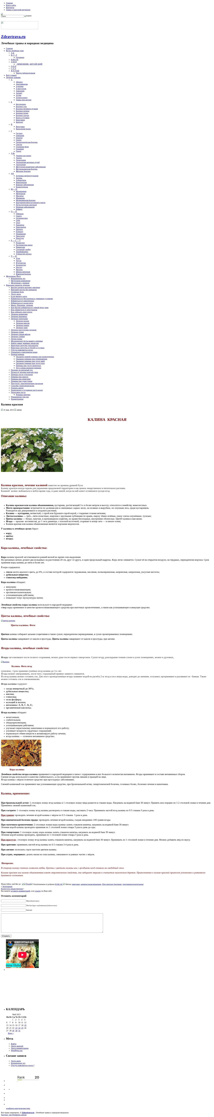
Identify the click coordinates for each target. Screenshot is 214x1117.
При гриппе (7, 815)
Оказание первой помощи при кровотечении (35, 357)
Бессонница (21, 104)
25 (22, 1028)
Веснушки (20, 127)
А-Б (12, 53)
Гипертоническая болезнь (27, 142)
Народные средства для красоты (24, 345)
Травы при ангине (23, 100)
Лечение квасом (22, 323)
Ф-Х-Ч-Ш (15, 71)
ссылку (38, 891)
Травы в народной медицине (18, 10)
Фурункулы (21, 263)
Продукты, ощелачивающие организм (27, 383)
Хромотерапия (17, 399)
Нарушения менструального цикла (30, 203)
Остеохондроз (22, 218)
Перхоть (19, 229)
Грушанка (20, 57)
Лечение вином (22, 321)
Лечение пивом (22, 325)
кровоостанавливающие (91, 884)
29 (13, 1031)
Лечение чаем (21, 328)
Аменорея (20, 91)
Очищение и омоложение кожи (24, 352)
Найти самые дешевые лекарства (25, 343)
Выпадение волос (23, 129)
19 (25, 1025)
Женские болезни (23, 171)
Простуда (20, 238)
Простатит (20, 236)
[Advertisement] (80, 987)
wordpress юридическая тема (18, 1108)
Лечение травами (13, 77)
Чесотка (19, 270)
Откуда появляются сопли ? (22, 1065)
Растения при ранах (24, 245)
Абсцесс (19, 82)
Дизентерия (21, 160)
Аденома (19, 86)
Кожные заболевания (25, 185)
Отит (18, 223)
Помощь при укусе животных (28, 366)
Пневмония (21, 234)
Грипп (18, 151)
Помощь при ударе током (21, 381)
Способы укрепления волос (22, 386)
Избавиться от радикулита (22, 303)
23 (16, 1028)
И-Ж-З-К (14, 60)
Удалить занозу (17, 388)
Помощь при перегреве (21, 379)
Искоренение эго (18, 278)
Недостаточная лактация (26, 205)
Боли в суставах (22, 118)
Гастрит (19, 133)
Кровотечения (22, 187)
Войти (13, 1044)
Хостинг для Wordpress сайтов (14, 1115)
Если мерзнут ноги (19, 296)
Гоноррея (20, 149)
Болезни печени (22, 111)
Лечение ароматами (19, 314)
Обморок (20, 214)
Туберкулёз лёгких (24, 254)
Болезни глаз (21, 106)
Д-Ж (13, 153)
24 (19, 1028)
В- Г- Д (14, 55)
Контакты (10, 7)
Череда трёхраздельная (25, 73)
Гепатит (19, 138)
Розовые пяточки (23, 395)
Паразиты (20, 225)
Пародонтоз (21, 227)
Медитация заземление (20, 281)
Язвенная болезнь (23, 274)
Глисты (19, 144)
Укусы (18, 261)
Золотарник (7, 886)
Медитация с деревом (20, 283)
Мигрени (20, 196)
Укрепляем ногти (18, 392)
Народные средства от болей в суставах (27, 348)
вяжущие (76, 884)
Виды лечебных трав (15, 51)
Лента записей (17, 1046)
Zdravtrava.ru (13, 36)
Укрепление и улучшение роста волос (27, 390)
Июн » (10, 1033)
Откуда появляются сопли (22, 350)
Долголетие (21, 165)
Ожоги (19, 216)
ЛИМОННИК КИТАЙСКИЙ (29, 64)
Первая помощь (17, 354)
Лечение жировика (19, 316)
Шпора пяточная (23, 272)
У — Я (14, 256)
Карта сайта (11, 5)
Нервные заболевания (25, 207)
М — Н (14, 189)
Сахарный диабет (23, 249)
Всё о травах (11, 75)
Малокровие (21, 191)
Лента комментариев (19, 1048)
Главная (9, 3)
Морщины (20, 198)
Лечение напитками (19, 319)
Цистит (19, 267)
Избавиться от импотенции (22, 301)
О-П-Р (13, 66)
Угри (18, 258)
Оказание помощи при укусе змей (30, 361)
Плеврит (19, 232)
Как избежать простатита (21, 312)
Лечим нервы (16, 339)
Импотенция (21, 182)
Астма (18, 95)
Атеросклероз (21, 98)
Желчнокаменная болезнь (26, 169)
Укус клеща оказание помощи (28, 368)
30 (16, 1031)
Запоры (19, 178)
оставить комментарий (20, 891)
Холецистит (21, 265)
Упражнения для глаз (20, 397)
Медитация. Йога (13, 276)
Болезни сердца (22, 115)
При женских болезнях (112, 884)
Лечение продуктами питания (23, 330)
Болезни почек (22, 113)
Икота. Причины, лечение (22, 305)
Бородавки (20, 120)
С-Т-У (13, 69)
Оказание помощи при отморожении (31, 359)
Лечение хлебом (18, 337)
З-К (12, 173)
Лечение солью (17, 332)
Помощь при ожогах (19, 377)
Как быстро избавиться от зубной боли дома (29, 307)
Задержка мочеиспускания (27, 176)
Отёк (18, 220)
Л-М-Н (14, 62)
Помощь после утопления (22, 374)
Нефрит (19, 209)
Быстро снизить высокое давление (25, 287)
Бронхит (19, 122)
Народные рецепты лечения (18, 285)
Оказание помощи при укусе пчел (30, 363)
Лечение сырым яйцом (20, 334)
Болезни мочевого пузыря (27, 109)
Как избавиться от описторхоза (24, 310)
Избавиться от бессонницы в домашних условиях (32, 299)
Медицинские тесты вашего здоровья (27, 341)
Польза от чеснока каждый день (24, 372)
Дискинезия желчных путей (28, 162)
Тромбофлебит (22, 252)
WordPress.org (16, 1050)
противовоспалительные (133, 884)
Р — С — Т (16, 240)
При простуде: (8, 839)
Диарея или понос (23, 156)
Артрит (19, 93)
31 (19, 1031)
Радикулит (20, 243)
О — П (14, 211)
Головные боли (22, 147)
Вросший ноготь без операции (24, 290)
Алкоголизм (21, 89)
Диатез (19, 158)
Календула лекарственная (12, 889)
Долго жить (16, 294)
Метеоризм (20, 194)
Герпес (19, 140)
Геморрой (20, 136)
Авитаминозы (22, 84)
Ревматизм (20, 247)
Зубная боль (21, 180)
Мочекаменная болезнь (25, 200)
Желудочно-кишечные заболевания (31, 167)
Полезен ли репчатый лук (22, 370)
